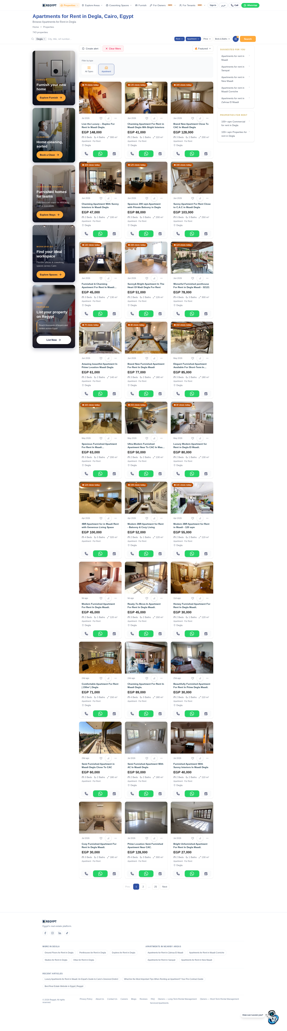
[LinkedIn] (59, 933)
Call (236, 5)
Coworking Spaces (119, 5)
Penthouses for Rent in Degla (92, 953)
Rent (178, 39)
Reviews (143, 999)
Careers (124, 999)
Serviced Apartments (159, 1003)
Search (248, 39)
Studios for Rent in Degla (56, 960)
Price (205, 39)
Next (164, 886)
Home (36, 27)
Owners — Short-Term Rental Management (219, 999)
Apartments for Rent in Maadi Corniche (206, 953)
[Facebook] (45, 933)
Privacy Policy (86, 999)
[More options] (115, 118)
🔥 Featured (201, 48)
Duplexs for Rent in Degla (123, 953)
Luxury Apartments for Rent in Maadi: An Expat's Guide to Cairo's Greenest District (81, 979)
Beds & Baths (221, 39)
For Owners (162, 5)
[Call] (86, 153)
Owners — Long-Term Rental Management (177, 999)
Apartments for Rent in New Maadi (196, 960)
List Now (52, 339)
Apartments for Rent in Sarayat (161, 960)
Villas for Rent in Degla (83, 960)
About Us (100, 999)
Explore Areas (92, 5)
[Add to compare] (108, 118)
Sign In (213, 5)
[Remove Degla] (44, 39)
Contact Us (112, 999)
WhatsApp (252, 5)
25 (155, 886)
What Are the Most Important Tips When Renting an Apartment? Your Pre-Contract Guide (163, 979)
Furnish (142, 5)
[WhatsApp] (100, 153)
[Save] (101, 118)
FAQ (153, 999)
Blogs (133, 999)
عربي (223, 5)
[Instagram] (52, 933)
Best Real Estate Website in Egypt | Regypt (64, 986)
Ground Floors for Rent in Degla (59, 953)
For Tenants (192, 5)
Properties (69, 5)
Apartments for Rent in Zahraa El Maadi (165, 953)
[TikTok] (67, 933)
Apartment (191, 39)
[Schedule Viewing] (114, 153)
